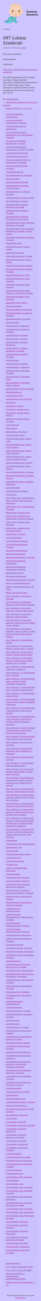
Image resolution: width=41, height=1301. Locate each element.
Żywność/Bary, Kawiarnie (16, 1122)
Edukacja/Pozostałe (14, 243)
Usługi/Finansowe (13, 874)
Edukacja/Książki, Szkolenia (17, 201)
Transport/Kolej (12, 851)
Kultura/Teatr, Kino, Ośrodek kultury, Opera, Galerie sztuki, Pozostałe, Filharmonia (20, 500)
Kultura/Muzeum (12, 425)
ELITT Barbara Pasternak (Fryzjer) (19, 1267)
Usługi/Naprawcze (13, 961)
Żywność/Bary (11, 1119)
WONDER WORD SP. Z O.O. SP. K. (19, 109)
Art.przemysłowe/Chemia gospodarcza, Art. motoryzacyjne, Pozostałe (19, 135)
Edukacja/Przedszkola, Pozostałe (19, 256)
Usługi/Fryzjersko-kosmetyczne (18, 935)
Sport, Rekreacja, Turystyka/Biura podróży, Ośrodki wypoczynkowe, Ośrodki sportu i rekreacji (19, 660)
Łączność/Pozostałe (14, 538)
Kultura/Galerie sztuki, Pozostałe (19, 399)
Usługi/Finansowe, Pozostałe (17, 878)
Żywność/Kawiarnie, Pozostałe (18, 1157)
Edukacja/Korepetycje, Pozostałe (19, 175)
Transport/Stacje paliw (15, 861)
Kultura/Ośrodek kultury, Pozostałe (20, 472)
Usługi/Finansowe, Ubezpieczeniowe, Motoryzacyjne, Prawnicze (19, 917)
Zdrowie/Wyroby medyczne (17, 1115)
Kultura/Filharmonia (13, 392)
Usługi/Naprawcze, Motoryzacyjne (19, 971)
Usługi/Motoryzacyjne (14, 945)
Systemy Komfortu (32, 13)
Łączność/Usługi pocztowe (16, 551)
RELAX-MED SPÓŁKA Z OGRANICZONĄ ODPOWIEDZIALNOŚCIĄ (15, 1276)
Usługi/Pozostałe (12, 1020)
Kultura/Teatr (11, 495)
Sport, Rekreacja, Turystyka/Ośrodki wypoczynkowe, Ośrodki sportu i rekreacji (20, 710)
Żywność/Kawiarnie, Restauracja (19, 1161)
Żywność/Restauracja (14, 1174)
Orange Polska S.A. (13, 1263)
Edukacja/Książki (12, 179)
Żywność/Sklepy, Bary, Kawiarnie (19, 1187)
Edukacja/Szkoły (12, 323)
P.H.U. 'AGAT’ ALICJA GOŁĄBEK (19, 1270)
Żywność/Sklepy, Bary (14, 1184)
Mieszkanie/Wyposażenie (16, 576)
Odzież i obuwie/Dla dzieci (16, 593)
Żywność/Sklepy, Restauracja (17, 1247)
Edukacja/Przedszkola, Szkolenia (19, 266)
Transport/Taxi (12, 865)
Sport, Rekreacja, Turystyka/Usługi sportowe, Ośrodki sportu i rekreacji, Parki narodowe (20, 797)
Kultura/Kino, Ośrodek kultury (17, 409)
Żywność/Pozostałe (14, 1170)
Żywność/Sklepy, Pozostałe (17, 1243)
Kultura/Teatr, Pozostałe (15, 534)
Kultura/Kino (11, 403)
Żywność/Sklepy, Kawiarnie (17, 1222)
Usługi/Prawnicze (13, 1024)
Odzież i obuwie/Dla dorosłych (18, 583)
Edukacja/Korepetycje (14, 172)
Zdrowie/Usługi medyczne (16, 1106)
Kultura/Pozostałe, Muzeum (17, 491)
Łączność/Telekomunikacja (16, 541)
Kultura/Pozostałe (13, 488)
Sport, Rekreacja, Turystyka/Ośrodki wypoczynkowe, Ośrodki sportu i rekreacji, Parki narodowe (20, 730)
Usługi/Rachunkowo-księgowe (18, 1043)
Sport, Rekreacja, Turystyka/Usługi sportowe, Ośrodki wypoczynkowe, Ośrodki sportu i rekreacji (20, 812)
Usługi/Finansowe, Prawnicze (17, 881)
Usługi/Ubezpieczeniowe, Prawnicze (20, 1102)
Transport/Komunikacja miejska (18, 854)
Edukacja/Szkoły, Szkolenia (17, 339)
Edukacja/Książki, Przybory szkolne (20, 198)
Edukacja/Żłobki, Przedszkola (17, 367)
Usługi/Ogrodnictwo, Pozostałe (18, 1011)
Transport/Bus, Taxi (14, 847)
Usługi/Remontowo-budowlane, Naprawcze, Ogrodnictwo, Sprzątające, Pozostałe (18, 1064)
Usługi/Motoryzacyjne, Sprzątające (20, 952)
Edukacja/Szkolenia (13, 306)
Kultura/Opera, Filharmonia (16, 432)
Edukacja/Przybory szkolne (16, 303)
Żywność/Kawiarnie (14, 1154)
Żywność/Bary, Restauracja (17, 1144)
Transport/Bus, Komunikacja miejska (20, 844)
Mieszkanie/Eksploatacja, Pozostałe (20, 558)
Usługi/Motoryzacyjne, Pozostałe (19, 948)
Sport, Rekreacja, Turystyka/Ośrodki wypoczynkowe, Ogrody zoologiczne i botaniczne (20, 702)
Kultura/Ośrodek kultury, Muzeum (19, 463)
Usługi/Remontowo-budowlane (18, 1052)
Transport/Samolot (13, 858)
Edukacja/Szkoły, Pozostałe (17, 335)
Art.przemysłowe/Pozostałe (17, 153)
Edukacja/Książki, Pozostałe (17, 182)
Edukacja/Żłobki (12, 99)
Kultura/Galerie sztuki (14, 396)
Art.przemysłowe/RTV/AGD (17, 157)
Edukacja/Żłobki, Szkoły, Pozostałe (20, 389)
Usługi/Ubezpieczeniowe (16, 1099)
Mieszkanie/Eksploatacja (16, 554)
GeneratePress (20, 1298)
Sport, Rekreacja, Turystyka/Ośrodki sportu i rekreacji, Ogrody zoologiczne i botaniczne (20, 681)
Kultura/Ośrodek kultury (15, 435)
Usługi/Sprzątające (13, 1088)
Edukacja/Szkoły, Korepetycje (17, 326)
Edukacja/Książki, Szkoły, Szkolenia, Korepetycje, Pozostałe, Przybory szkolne (20, 231)
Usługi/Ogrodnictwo (14, 1008)
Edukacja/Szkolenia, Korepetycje (19, 310)
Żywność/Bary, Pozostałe (16, 1141)
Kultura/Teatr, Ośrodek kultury (18, 513)
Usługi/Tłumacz (12, 1095)
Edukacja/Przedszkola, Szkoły (18, 275)
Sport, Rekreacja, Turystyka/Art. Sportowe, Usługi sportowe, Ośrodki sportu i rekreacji (20, 622)
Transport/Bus (11, 841)
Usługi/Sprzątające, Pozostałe (18, 1092)
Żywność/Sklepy (12, 1181)
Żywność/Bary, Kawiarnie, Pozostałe (20, 1125)
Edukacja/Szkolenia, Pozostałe (18, 319)
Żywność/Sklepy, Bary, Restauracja (20, 1212)
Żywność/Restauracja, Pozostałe (19, 1177)
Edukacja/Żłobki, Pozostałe (17, 364)
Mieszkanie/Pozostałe (14, 573)
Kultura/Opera (11, 428)
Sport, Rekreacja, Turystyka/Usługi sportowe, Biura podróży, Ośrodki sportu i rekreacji (20, 771)
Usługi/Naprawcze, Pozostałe (17, 992)
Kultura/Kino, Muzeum (15, 406)
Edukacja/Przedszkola (15, 253)
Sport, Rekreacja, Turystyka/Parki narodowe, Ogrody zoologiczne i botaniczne (19, 751)
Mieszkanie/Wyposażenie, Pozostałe (20, 580)
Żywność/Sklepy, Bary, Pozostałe (19, 1209)
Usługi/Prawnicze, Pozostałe (17, 1027)
